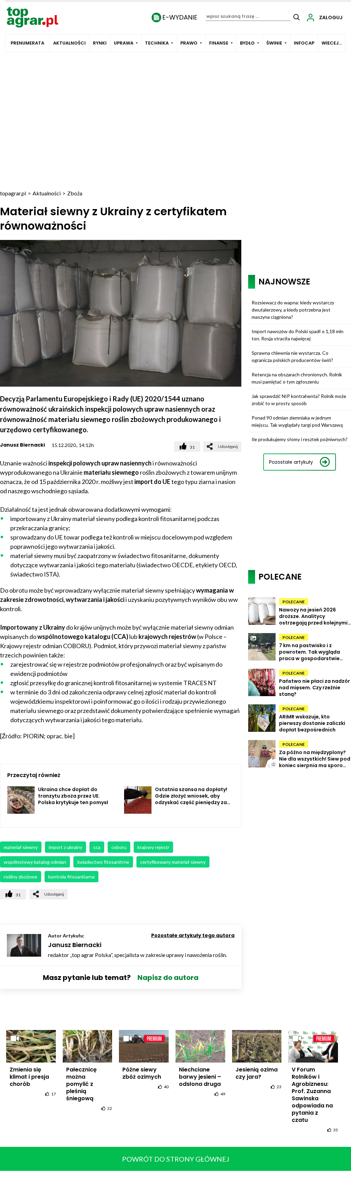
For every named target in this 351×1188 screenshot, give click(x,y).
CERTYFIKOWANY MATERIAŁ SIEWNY (173, 862)
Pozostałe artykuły (291, 462)
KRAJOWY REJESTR (153, 847)
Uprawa (123, 43)
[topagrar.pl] (32, 17)
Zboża (74, 193)
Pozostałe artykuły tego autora (192, 935)
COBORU (118, 847)
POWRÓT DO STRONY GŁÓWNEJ (175, 1159)
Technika (157, 43)
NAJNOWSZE (284, 281)
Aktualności (69, 43)
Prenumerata (27, 43)
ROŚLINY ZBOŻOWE (20, 877)
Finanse (218, 43)
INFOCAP (304, 43)
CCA (96, 847)
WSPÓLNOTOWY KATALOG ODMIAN (35, 862)
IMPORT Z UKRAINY (65, 847)
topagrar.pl (13, 193)
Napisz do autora (167, 977)
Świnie (274, 43)
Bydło (247, 43)
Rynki (100, 43)
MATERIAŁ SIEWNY (21, 847)
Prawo (188, 43)
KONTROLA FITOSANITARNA (71, 877)
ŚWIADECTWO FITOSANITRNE (103, 862)
